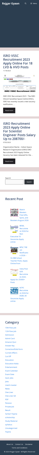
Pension (8, 403)
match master (11, 385)
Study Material (11, 421)
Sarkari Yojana (11, 414)
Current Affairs (11, 353)
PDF (6, 399)
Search (8, 178)
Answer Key (10, 345)
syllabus (8, 424)
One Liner (9, 392)
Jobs (7, 381)
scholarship (10, 417)
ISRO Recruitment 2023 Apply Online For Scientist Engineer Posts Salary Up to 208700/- (19, 131)
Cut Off (8, 356)
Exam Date (9, 374)
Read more (9, 110)
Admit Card (10, 338)
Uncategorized (11, 428)
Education (9, 360)
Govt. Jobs (9, 378)
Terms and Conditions (19, 448)
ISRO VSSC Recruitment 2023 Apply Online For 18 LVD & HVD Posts (17, 61)
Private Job (9, 406)
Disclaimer (29, 444)
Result (7, 410)
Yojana (8, 432)
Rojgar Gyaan (10, 3)
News (7, 388)
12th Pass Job (10, 331)
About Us (9, 444)
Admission (9, 335)
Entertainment (11, 367)
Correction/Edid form (14, 349)
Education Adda (12, 363)
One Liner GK (10, 396)
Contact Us (19, 444)
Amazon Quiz (10, 342)
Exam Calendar (11, 371)
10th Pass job (10, 327)
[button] (25, 3)
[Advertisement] (19, 27)
